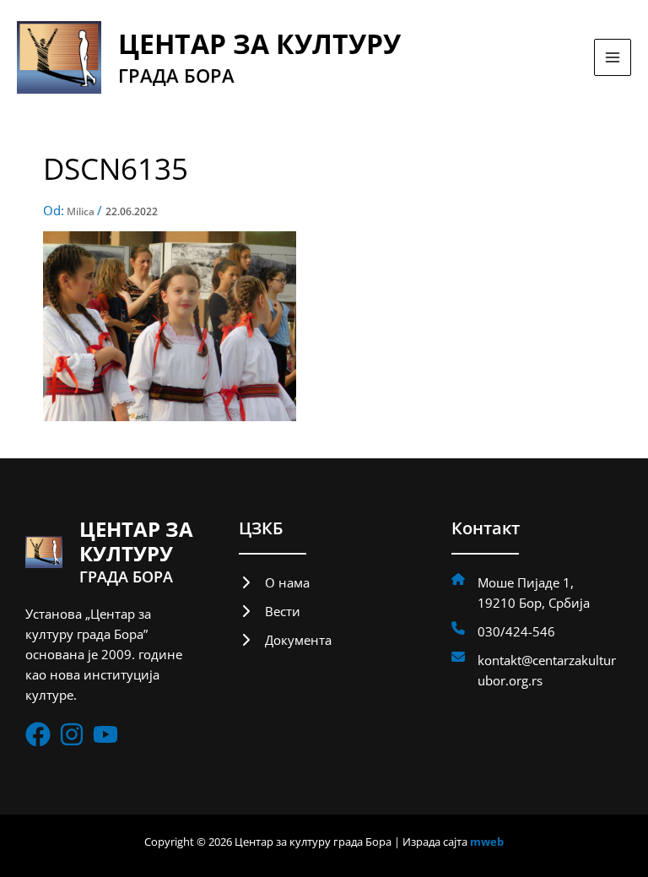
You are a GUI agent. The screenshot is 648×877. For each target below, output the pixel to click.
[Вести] (269, 611)
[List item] (38, 734)
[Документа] (285, 640)
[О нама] (274, 582)
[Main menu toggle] (612, 57)
